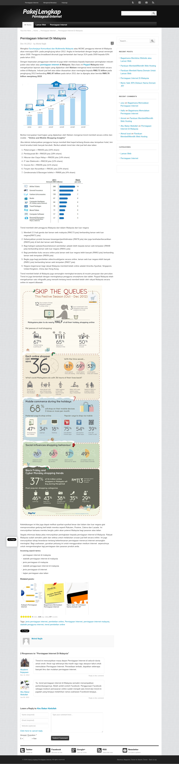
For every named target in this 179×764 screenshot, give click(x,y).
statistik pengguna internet (32, 624)
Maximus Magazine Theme (126, 759)
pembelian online (56, 621)
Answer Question (28, 735)
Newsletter (134, 750)
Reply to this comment (96, 676)
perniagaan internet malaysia (96, 621)
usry (122, 103)
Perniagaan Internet (31, 2)
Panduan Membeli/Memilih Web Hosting (138, 66)
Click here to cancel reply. (31, 731)
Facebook (56, 750)
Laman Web (41, 25)
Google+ (82, 750)
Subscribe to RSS (153, 2)
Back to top (153, 759)
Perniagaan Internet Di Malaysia (135, 78)
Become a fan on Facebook (139, 2)
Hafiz (123, 110)
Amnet (123, 118)
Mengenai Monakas (50, 2)
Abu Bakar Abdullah (46, 708)
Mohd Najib (41, 44)
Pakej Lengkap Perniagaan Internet (39, 759)
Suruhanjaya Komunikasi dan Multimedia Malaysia (51, 48)
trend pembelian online (55, 624)
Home (28, 25)
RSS (108, 750)
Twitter (29, 750)
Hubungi (64, 2)
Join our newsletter (146, 2)
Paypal (86, 64)
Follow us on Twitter (133, 2)
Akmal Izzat (126, 133)
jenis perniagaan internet (37, 621)
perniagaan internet (49, 64)
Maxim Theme (143, 759)
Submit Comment (60, 738)
